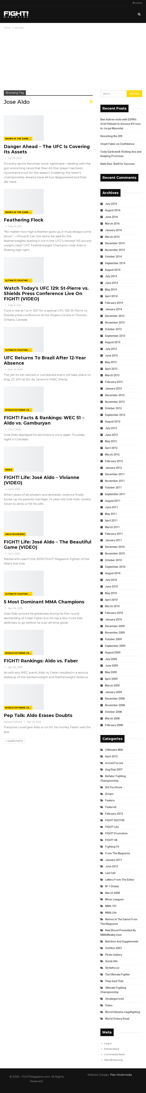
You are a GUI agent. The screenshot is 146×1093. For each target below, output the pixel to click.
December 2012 (115, 395)
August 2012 (112, 421)
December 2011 (115, 474)
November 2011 (115, 480)
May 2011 (111, 513)
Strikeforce (112, 967)
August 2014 (112, 269)
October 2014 (113, 256)
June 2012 (111, 434)
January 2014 (113, 309)
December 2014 (115, 243)
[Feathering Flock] (24, 201)
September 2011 (115, 494)
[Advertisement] (73, 58)
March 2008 (112, 718)
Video (8, 470)
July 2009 (111, 659)
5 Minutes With (114, 749)
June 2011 (111, 507)
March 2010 (112, 606)
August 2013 (112, 342)
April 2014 (111, 296)
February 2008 (114, 725)
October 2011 (113, 487)
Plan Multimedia (121, 1075)
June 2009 (111, 665)
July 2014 (111, 276)
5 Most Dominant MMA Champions (44, 602)
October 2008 (113, 711)
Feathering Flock (23, 220)
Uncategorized (15, 534)
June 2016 (111, 216)
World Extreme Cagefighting (18, 410)
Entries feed (111, 1048)
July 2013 (111, 348)
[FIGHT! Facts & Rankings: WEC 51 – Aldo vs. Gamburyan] (24, 399)
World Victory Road (117, 1018)
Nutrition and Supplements (121, 941)
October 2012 (113, 408)
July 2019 (111, 203)
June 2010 (111, 586)
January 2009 (113, 692)
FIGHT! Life (112, 826)
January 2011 (113, 540)
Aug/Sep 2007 (113, 769)
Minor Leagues (114, 899)
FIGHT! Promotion (116, 833)
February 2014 (114, 302)
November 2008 (115, 705)
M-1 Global (112, 886)
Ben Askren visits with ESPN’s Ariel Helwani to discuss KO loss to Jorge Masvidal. (120, 124)
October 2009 (113, 639)
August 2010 (112, 573)
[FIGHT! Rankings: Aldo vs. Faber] (24, 642)
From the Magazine (117, 853)
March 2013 (112, 375)
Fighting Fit (112, 846)
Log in (108, 1043)
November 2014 (115, 249)
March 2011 (112, 527)
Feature (110, 800)
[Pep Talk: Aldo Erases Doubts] (24, 697)
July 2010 (111, 579)
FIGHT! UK (111, 840)
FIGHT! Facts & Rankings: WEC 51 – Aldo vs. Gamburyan (44, 420)
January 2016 (113, 230)
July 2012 (111, 428)
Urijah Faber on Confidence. (117, 143)
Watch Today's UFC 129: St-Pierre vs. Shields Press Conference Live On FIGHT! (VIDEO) (46, 294)
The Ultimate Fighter (117, 974)
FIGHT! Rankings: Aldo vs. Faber (41, 660)
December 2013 (115, 315)
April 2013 (111, 368)
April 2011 (111, 520)
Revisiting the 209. (111, 136)
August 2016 (112, 210)
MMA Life (111, 912)
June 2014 (111, 282)
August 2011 (112, 500)
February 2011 (114, 533)
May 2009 (111, 672)
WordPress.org (113, 1059)
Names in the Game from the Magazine (18, 138)
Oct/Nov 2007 (113, 948)
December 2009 (115, 626)
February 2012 (114, 461)
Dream (109, 793)
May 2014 (111, 289)
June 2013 (111, 355)
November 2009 (115, 632)
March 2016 (112, 223)
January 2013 (113, 388)
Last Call (110, 873)
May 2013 (111, 362)
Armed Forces (114, 763)
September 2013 (115, 335)
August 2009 (112, 652)
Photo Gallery (113, 954)
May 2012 (111, 441)
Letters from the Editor (119, 879)
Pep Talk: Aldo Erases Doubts (38, 715)
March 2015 (112, 236)
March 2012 (112, 454)
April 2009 (111, 678)
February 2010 (114, 612)
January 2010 (113, 619)
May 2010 (111, 593)
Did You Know (113, 787)
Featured (110, 807)
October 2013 (113, 329)
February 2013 (114, 381)
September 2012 (115, 414)
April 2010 (111, 599)
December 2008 (115, 698)
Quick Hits (111, 961)
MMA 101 (111, 906)
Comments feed (114, 1054)
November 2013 (115, 322)
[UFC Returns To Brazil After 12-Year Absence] (24, 339)
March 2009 (112, 685)
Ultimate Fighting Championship (18, 280)
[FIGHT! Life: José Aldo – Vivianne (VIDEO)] (24, 459)
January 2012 (113, 467)
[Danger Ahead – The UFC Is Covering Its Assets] (24, 128)
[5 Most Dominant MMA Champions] (24, 583)
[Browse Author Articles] (6, 158)
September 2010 (115, 566)
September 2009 (115, 645)
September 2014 (115, 263)
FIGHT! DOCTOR (115, 820)
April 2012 (111, 447)
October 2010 (113, 560)
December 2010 (115, 546)
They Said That (114, 981)
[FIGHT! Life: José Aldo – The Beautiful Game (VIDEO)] (24, 523)
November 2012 (115, 401)
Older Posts (15, 741)
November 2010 (115, 553)
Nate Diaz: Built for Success (117, 163)
